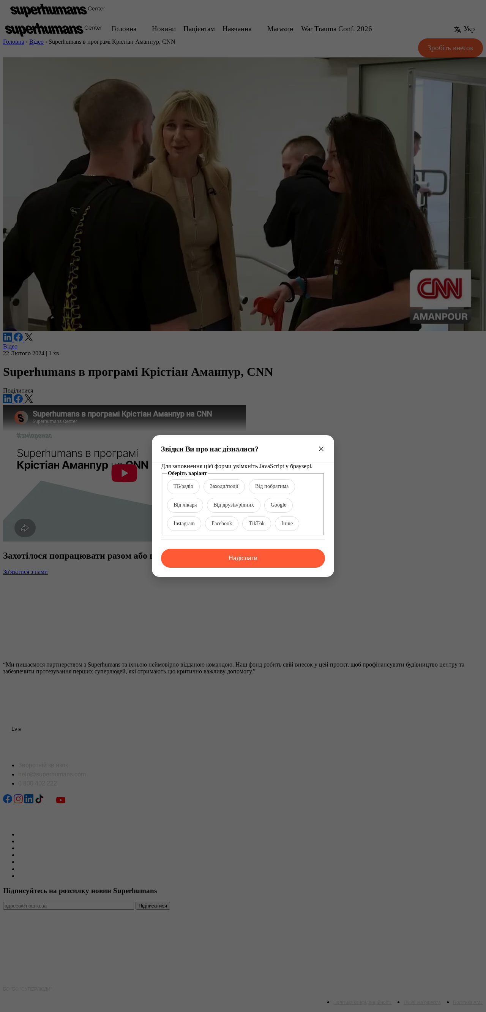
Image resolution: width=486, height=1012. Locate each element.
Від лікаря (185, 505)
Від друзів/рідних (233, 505)
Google (278, 505)
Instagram (184, 523)
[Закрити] (321, 449)
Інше (287, 523)
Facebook (221, 523)
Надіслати (243, 558)
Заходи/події (224, 486)
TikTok (257, 523)
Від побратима (272, 486)
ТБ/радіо (183, 486)
